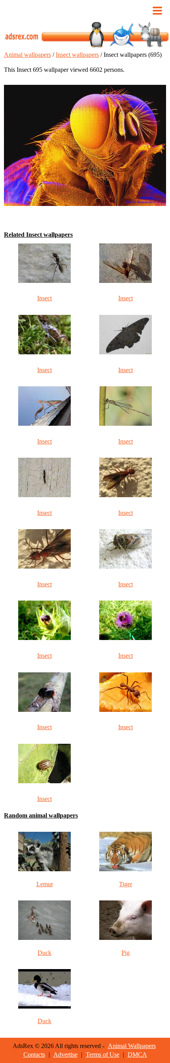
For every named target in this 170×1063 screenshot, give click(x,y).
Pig (125, 952)
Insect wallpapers (77, 54)
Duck (44, 952)
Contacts (34, 1054)
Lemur (44, 884)
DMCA (137, 1054)
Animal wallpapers (27, 54)
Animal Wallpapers (132, 1045)
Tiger (125, 884)
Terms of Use (102, 1054)
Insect (44, 298)
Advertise (65, 1054)
